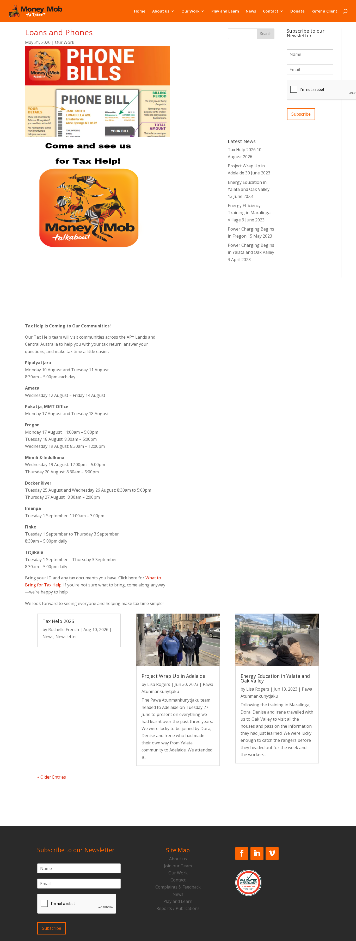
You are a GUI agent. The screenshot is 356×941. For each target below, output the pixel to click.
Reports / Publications (178, 908)
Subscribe (301, 114)
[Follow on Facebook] (241, 853)
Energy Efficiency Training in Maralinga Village (249, 212)
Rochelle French (63, 629)
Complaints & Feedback (178, 887)
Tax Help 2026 (242, 149)
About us (160, 11)
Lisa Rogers (158, 684)
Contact (270, 11)
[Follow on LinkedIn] (256, 853)
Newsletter (66, 636)
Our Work (190, 11)
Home (139, 11)
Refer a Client (324, 11)
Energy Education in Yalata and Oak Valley (275, 678)
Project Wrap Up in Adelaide (173, 676)
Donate (297, 11)
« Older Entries (51, 777)
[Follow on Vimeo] (272, 853)
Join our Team (178, 866)
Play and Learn (225, 11)
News (251, 11)
